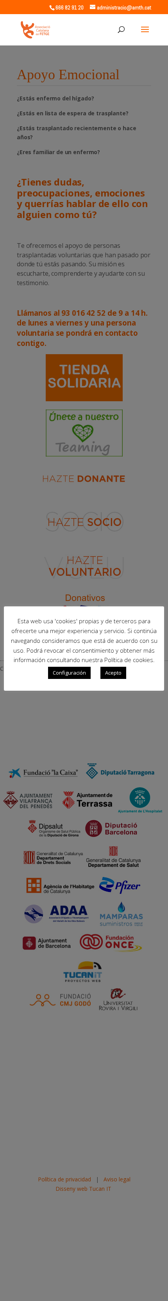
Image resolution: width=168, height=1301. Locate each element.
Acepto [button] (113, 672)
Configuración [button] (69, 672)
